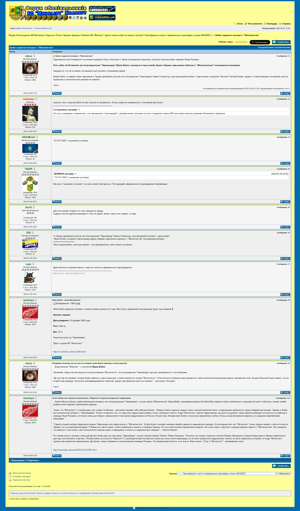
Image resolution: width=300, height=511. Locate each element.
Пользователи (255, 24)
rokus (286, 88)
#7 (289, 264)
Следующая (32, 460)
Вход (30, 28)
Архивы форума (71, 35)
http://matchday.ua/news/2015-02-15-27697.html (75, 450)
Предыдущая (18, 460)
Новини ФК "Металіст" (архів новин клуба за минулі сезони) (112, 35)
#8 (289, 300)
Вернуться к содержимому (80, 493)
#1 (289, 56)
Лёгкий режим (97, 493)
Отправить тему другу (22, 476)
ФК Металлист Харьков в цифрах (38, 493)
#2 (289, 99)
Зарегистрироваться (43, 28)
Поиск (240, 24)
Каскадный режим (266, 47)
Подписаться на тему (21, 480)
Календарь (272, 24)
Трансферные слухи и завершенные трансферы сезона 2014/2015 (177, 35)
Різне (58, 35)
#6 (289, 233)
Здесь (56, 85)
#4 (289, 169)
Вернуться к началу (60, 493)
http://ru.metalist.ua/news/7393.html (69, 352)
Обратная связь (16, 493)
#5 (289, 207)
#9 (289, 363)
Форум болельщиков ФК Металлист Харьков (31, 35)
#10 (288, 398)
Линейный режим (282, 47)
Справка (286, 24)
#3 (289, 137)
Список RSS (109, 493)
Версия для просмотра (22, 473)
